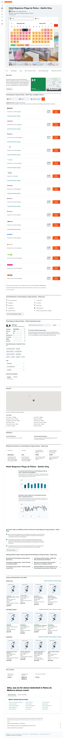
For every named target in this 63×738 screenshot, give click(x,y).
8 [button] (14, 33)
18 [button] (23, 35)
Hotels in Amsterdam (13, 703)
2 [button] (17, 30)
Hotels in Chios (45, 707)
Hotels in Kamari (29, 703)
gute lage (18, 348)
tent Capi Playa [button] (51, 625)
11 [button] (23, 33)
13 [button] (29, 33)
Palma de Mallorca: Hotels (44, 734)
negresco (13, 356)
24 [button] (20, 38)
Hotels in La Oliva (29, 707)
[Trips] (2, 20)
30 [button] (17, 41)
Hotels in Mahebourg (13, 707)
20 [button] (29, 35)
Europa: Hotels (18, 734)
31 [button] (48, 41)
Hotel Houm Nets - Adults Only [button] (40, 625)
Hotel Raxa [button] (9, 625)
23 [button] (17, 38)
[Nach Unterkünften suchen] (2, 8)
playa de (8, 356)
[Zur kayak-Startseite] (8, 2)
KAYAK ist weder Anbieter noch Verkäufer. (16, 723)
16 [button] (17, 35)
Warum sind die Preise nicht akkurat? (15, 727)
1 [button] (42, 30)
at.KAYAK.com (8, 734)
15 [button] (14, 35)
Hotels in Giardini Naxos (46, 705)
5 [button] (26, 30)
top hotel (23, 356)
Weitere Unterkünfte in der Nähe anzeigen (52, 580)
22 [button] (14, 38)
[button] (2, 2)
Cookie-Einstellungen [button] (10, 289)
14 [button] (11, 35)
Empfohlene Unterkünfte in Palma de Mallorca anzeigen (50, 636)
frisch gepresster (18, 351)
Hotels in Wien (28, 709)
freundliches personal (11, 348)
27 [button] (29, 38)
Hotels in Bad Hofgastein (30, 705)
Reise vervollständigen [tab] (22, 694)
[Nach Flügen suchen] (2, 5)
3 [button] (20, 30)
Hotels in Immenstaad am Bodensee (15, 702)
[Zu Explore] (2, 14)
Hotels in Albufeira (12, 709)
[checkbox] (12, 378)
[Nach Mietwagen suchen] (2, 11)
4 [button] (23, 30)
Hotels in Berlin (45, 703)
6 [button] (29, 30)
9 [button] (17, 33)
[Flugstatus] (2, 17)
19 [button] (26, 35)
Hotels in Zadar (45, 709)
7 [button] (39, 33)
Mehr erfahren (43, 285)
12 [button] (26, 33)
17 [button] (20, 35)
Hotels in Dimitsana (29, 702)
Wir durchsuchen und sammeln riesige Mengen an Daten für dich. (21, 725)
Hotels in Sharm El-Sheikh (14, 705)
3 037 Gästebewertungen (21, 11)
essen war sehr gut (10, 351)
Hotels (13, 734)
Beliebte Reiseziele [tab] (12, 694)
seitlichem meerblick (10, 354)
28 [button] (11, 41)
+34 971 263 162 (12, 14)
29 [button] (14, 41)
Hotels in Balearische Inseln (34, 734)
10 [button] (20, 33)
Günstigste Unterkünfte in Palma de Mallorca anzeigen (50, 609)
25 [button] (23, 38)
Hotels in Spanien (25, 734)
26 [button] (26, 38)
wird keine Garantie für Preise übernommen (35, 719)
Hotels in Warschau (46, 702)
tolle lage (18, 356)
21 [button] (11, 38)
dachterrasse (18, 354)
